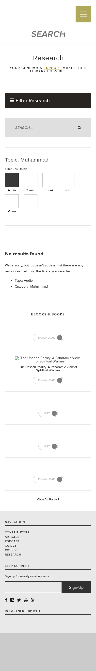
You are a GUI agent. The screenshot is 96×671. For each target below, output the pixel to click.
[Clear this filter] (30, 201)
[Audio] (12, 180)
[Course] (30, 180)
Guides (11, 546)
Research (13, 554)
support (53, 68)
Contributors (17, 532)
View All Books (47, 499)
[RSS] (32, 600)
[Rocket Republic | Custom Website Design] (48, 652)
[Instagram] (12, 600)
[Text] (68, 180)
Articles (12, 537)
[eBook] (49, 180)
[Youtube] (26, 600)
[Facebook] (6, 600)
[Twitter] (19, 600)
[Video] (12, 201)
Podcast (12, 541)
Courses (12, 550)
